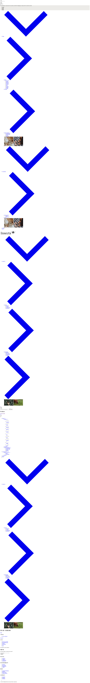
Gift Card (7, 450)
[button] (45, 4)
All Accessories (6, 452)
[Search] (10, 409)
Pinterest (3, 677)
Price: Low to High (5, 641)
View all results (2, 413)
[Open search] (1, 408)
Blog (3, 8)
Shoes (3, 36)
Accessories (4, 171)
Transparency (4, 666)
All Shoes (5, 446)
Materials (3, 664)
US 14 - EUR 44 (4, 636)
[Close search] (11, 409)
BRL (3, 9)
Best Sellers (4, 644)
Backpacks (7, 454)
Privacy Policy (4, 672)
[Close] (1, 1)
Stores (3, 7)
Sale (3, 456)
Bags (7, 453)
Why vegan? (4, 665)
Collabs (3, 667)
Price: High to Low (5, 642)
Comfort (3, 659)
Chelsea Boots (8, 448)
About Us (3, 261)
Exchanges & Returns (5, 670)
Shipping (3, 671)
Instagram (3, 678)
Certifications (4, 660)
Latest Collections (7, 447)
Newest (3, 643)
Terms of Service (4, 673)
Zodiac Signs (8, 449)
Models (5, 419)
